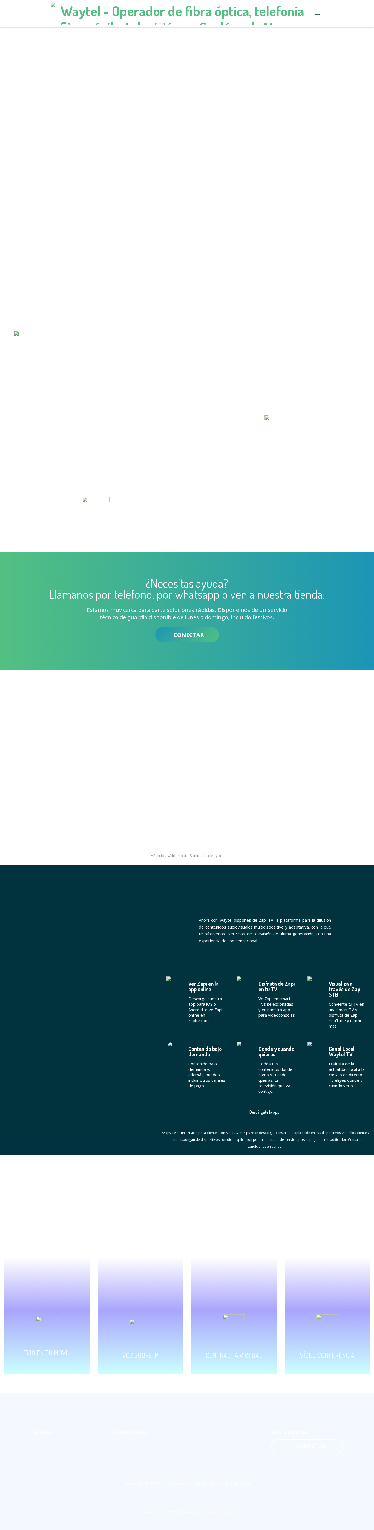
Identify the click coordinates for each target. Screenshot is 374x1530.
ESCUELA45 (191, 1511)
